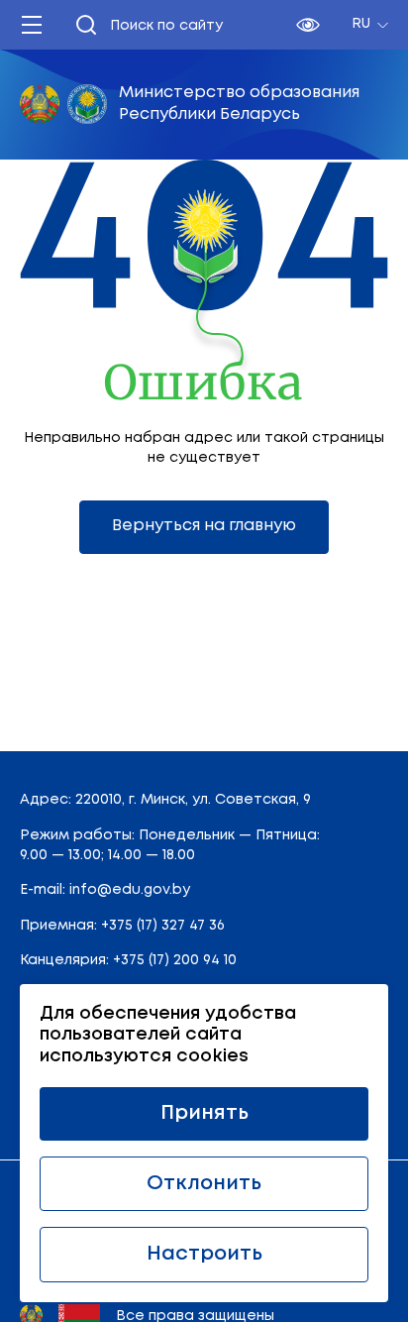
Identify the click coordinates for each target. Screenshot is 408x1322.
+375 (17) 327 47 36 (163, 926)
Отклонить (204, 1183)
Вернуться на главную (204, 525)
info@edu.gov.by (129, 890)
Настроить (204, 1254)
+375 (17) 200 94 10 (175, 960)
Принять (204, 1113)
